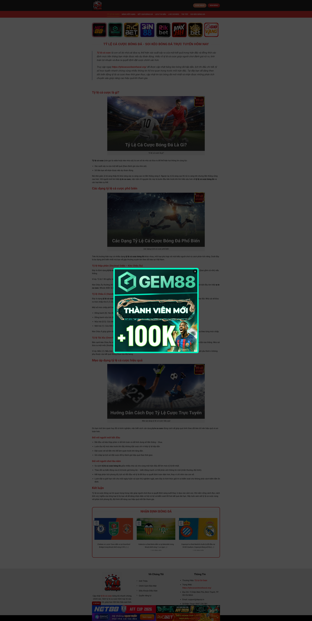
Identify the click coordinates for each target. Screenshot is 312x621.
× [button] (195, 271)
